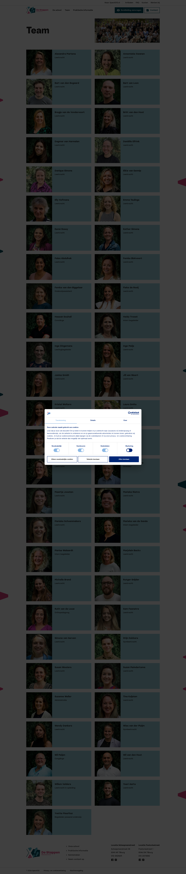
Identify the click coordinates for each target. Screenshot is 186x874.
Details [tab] (93, 420)
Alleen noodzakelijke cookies (62, 459)
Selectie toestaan (93, 459)
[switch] (81, 450)
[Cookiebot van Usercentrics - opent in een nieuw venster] (129, 413)
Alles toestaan (124, 459)
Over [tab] (125, 420)
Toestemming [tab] (61, 420)
